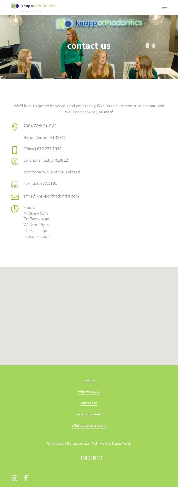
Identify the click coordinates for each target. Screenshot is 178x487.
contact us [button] (88, 403)
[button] (164, 7)
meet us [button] (89, 380)
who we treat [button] (89, 391)
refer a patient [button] (89, 414)
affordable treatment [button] (89, 425)
